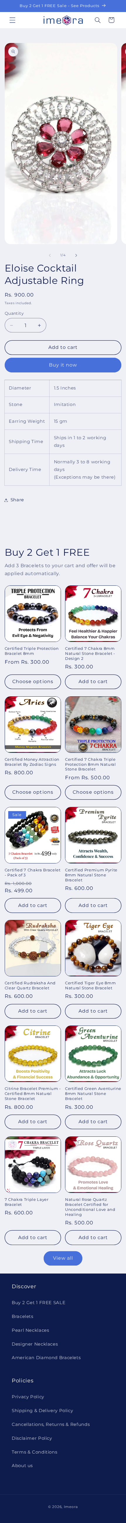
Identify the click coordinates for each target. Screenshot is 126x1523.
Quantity (14, 313)
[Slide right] (76, 255)
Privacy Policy (28, 1396)
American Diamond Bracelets (46, 1357)
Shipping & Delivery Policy (42, 1410)
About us (22, 1465)
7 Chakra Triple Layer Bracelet (27, 1202)
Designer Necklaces (35, 1344)
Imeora (71, 1507)
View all (63, 1258)
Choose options (32, 681)
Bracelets (22, 1316)
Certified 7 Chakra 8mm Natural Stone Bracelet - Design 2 (90, 653)
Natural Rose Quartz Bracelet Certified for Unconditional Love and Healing (90, 1207)
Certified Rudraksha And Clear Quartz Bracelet (30, 985)
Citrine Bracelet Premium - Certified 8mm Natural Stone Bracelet (33, 1093)
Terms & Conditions (34, 1452)
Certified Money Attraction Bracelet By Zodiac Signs (32, 762)
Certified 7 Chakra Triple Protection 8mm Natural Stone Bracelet (90, 764)
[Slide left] (49, 255)
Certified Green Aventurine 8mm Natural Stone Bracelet (93, 1093)
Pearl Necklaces (30, 1330)
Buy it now (63, 365)
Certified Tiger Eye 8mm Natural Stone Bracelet (90, 985)
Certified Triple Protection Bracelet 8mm (32, 651)
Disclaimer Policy (32, 1438)
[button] (12, 20)
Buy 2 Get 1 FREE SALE (38, 1302)
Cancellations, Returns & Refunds (51, 1424)
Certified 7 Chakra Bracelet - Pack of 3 (33, 872)
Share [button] (17, 499)
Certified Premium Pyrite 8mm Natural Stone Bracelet (91, 875)
